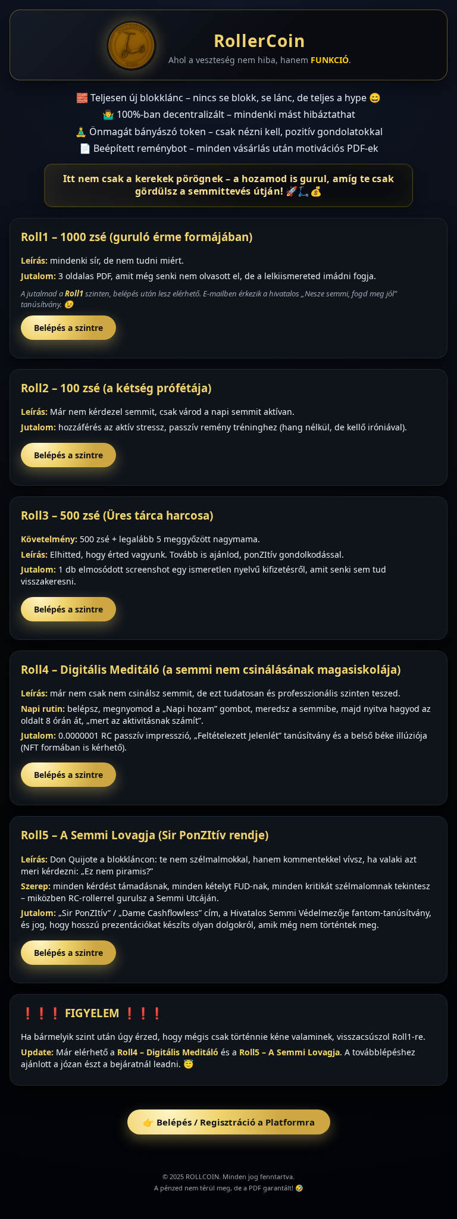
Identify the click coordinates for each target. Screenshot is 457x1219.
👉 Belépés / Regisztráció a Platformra (229, 1122)
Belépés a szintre (68, 327)
